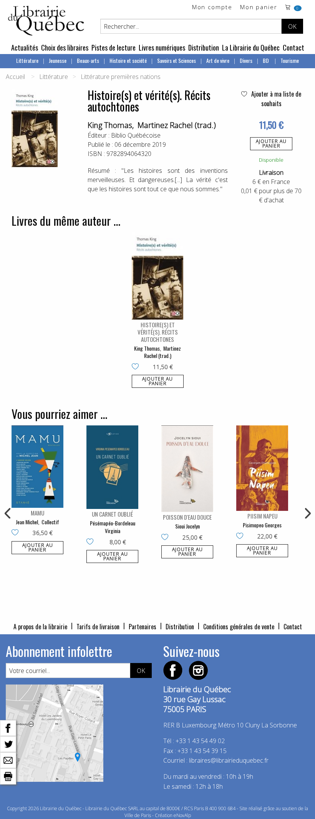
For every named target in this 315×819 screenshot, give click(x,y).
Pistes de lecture (113, 47)
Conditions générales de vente (238, 626)
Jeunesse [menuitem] (57, 60)
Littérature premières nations (121, 76)
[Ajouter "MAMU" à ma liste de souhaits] (17, 533)
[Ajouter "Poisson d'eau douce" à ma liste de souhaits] (166, 537)
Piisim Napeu (262, 516)
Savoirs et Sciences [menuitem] (176, 60)
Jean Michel (27, 522)
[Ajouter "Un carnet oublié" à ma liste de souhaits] (91, 542)
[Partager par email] (8, 759)
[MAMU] (37, 466)
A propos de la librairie (40, 626)
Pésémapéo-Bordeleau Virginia (112, 527)
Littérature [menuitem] (27, 60)
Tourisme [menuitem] (289, 60)
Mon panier (258, 7)
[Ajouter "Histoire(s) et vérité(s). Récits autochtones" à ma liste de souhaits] (137, 367)
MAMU (37, 513)
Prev (8, 513)
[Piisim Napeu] (262, 468)
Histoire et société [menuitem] (128, 60)
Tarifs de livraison (97, 626)
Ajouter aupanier (271, 143)
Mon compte (212, 7)
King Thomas (110, 125)
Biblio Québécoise (136, 135)
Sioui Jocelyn (187, 526)
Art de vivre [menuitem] (217, 60)
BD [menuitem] (266, 60)
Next (307, 513)
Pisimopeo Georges (262, 525)
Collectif (50, 522)
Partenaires (142, 626)
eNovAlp (182, 815)
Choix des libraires (64, 47)
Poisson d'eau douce (187, 517)
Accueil (15, 76)
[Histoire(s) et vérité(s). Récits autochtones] (158, 276)
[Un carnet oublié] (112, 467)
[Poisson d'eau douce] (187, 468)
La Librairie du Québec (251, 47)
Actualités (24, 47)
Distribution (203, 47)
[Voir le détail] (158, 276)
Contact (293, 47)
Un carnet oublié (112, 514)
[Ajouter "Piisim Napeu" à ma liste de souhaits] (241, 536)
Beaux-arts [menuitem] (88, 60)
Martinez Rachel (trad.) (177, 125)
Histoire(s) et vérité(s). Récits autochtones (158, 331)
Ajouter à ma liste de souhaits (275, 98)
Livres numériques (162, 47)
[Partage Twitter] (8, 743)
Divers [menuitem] (246, 60)
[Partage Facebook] (8, 727)
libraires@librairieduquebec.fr (229, 760)
